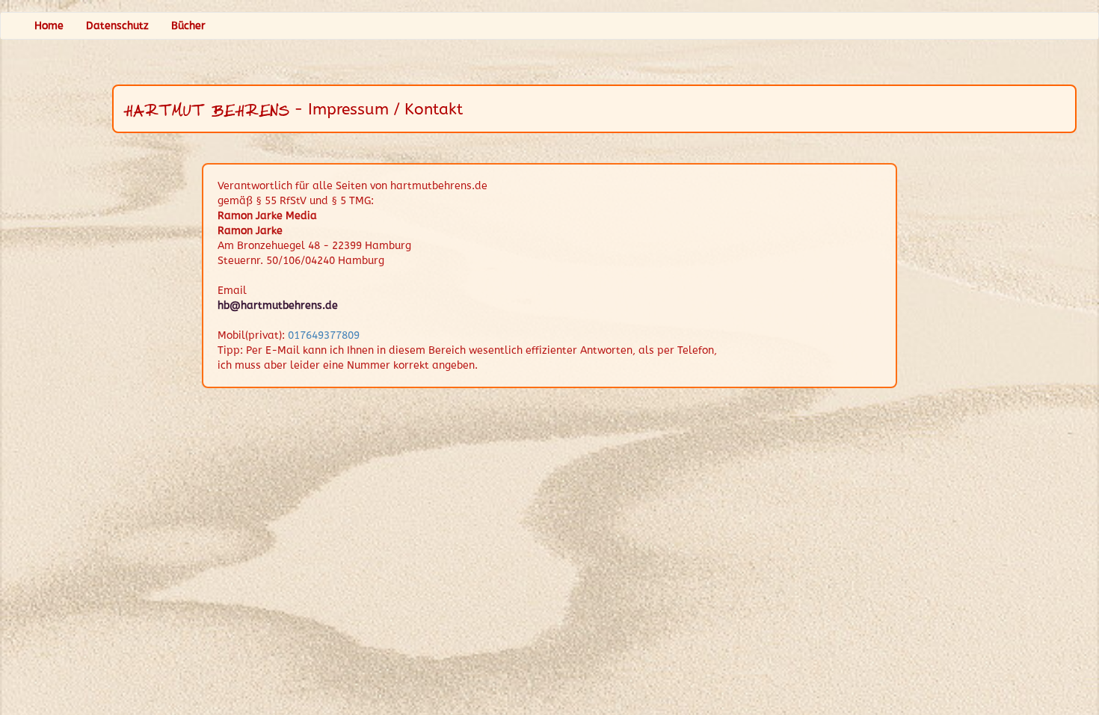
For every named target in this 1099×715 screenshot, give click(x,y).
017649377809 (324, 335)
